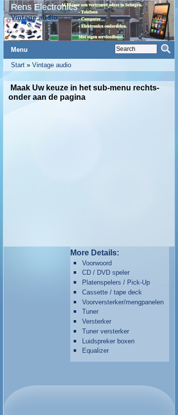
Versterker (96, 321)
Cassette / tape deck (112, 292)
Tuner (90, 311)
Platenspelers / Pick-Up (116, 282)
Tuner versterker (105, 331)
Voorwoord (97, 263)
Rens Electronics (44, 6)
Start (18, 65)
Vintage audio (51, 65)
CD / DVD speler (106, 272)
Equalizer (95, 350)
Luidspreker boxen (108, 341)
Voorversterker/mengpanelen (123, 302)
